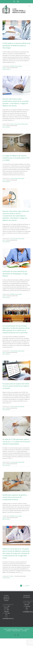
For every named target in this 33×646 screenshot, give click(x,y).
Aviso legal (24, 630)
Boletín (11, 124)
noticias (16, 66)
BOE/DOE (12, 66)
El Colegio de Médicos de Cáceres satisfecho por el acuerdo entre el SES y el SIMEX (16, 158)
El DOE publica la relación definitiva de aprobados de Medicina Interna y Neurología (16, 45)
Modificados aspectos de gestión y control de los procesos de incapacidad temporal (15, 497)
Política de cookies (16, 630)
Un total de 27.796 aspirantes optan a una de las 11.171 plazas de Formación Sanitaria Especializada (16, 441)
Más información (6, 69)
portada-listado (21, 124)
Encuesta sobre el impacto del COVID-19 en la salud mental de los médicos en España (16, 386)
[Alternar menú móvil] (29, 6)
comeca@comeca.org (8, 618)
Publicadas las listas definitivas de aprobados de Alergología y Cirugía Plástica (15, 273)
